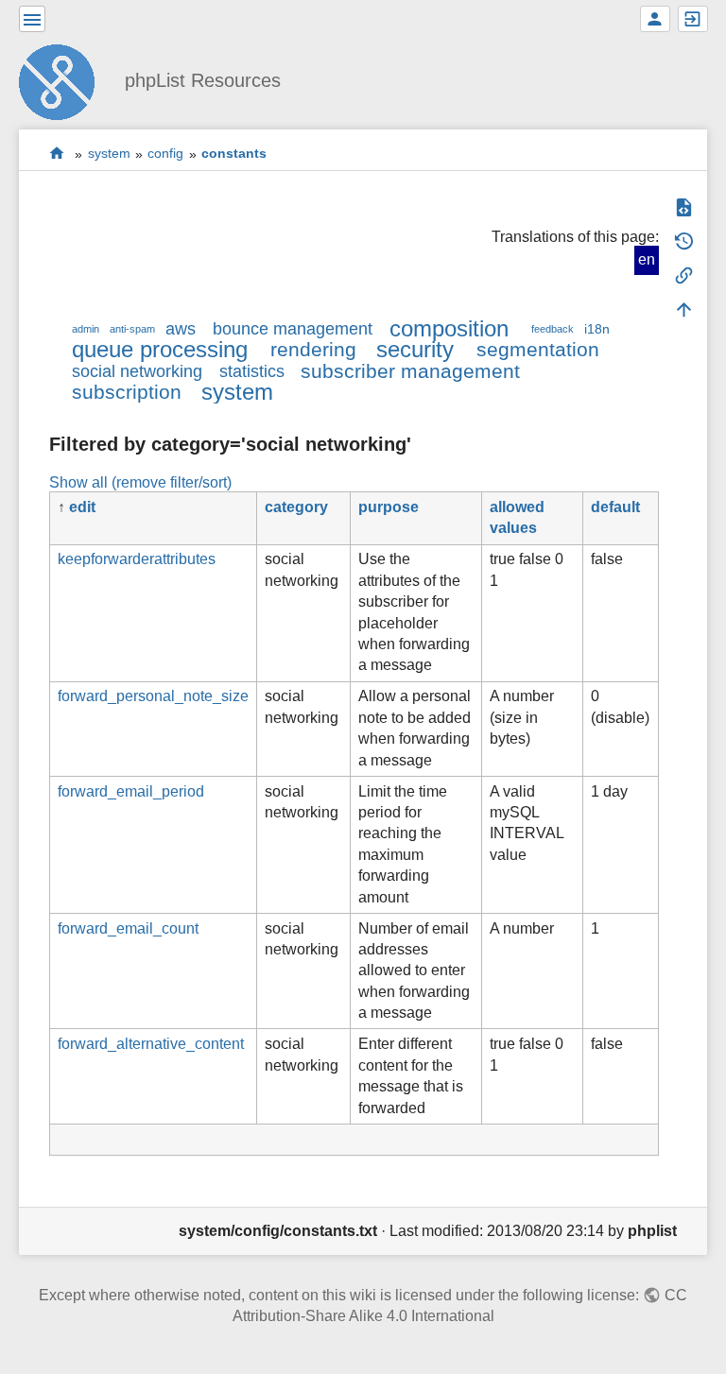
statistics (252, 371)
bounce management (292, 328)
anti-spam (132, 329)
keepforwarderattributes (137, 559)
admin (85, 329)
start (57, 153)
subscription (127, 392)
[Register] (655, 19)
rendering (313, 349)
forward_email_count (128, 928)
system (109, 154)
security (415, 349)
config (165, 154)
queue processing (160, 349)
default (615, 507)
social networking (137, 371)
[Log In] (693, 19)
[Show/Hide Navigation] (32, 19)
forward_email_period (131, 791)
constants (234, 154)
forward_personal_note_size (153, 696)
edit (82, 507)
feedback (552, 329)
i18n (597, 328)
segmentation (537, 349)
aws (180, 328)
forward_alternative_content (151, 1044)
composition (449, 328)
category (296, 507)
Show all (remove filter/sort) (140, 482)
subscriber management (410, 371)
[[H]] (64, 80)
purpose (388, 507)
